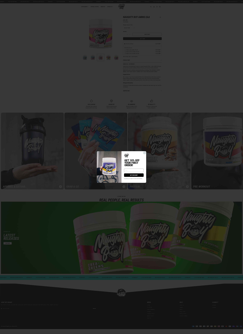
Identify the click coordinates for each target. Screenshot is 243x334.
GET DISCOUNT (134, 175)
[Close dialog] (144, 153)
